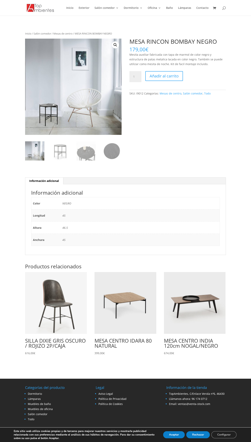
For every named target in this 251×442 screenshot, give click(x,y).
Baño (169, 8)
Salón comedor (105, 8)
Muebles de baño (39, 404)
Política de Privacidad (112, 399)
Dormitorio (131, 8)
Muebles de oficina (40, 409)
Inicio (70, 8)
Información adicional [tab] (44, 181)
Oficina (152, 8)
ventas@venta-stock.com (194, 404)
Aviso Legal (105, 394)
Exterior (84, 8)
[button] (115, 44)
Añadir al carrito (164, 76)
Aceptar (174, 435)
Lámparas (184, 8)
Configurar (224, 435)
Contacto (202, 8)
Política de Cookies (110, 404)
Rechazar (198, 435)
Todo (207, 93)
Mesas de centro (63, 33)
